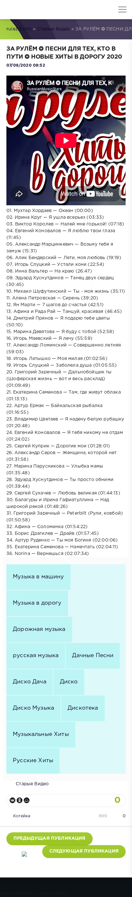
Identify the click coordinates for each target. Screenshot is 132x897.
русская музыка (36, 655)
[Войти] (28, 9)
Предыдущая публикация (49, 838)
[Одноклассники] (19, 800)
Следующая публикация (84, 851)
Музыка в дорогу (37, 603)
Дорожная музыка (39, 629)
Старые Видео (53, 29)
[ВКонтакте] (12, 800)
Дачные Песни (92, 655)
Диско (69, 681)
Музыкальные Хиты (41, 734)
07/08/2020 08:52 (25, 65)
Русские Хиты (33, 760)
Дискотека (83, 708)
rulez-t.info (19, 29)
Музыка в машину (38, 576)
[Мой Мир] (26, 800)
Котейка (21, 816)
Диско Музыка (33, 708)
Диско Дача (29, 681)
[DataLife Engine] (9, 9)
